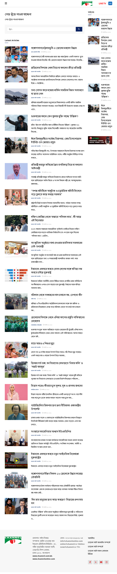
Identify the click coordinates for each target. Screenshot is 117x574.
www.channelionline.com (44, 558)
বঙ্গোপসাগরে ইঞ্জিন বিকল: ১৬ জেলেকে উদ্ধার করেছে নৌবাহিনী (57, 475)
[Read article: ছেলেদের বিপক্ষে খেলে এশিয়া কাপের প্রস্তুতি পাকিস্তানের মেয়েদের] (16, 324)
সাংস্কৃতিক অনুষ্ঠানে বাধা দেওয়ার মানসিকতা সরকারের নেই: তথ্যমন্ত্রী (56, 244)
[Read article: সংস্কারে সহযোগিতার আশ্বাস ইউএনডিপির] (16, 438)
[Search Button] (79, 29)
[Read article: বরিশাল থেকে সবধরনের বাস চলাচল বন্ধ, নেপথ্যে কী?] (16, 301)
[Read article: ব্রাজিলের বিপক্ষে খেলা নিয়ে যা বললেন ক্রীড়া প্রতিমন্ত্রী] (16, 74)
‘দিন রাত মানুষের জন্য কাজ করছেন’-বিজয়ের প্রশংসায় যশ (57, 501)
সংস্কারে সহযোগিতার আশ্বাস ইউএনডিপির (51, 432)
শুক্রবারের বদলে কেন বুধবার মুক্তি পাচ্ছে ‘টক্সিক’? (54, 116)
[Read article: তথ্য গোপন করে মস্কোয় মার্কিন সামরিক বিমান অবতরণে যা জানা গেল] (16, 97)
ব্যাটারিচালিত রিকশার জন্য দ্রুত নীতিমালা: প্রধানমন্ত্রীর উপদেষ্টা (56, 407)
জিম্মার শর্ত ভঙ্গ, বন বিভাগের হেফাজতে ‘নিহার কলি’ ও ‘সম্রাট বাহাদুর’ (57, 365)
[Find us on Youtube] (101, 562)
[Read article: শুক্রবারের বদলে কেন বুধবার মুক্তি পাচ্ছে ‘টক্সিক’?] (16, 123)
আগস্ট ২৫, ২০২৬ (47, 52)
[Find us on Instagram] (106, 562)
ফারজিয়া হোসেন (35, 390)
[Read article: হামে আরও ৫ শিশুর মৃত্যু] (16, 350)
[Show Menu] (6, 3)
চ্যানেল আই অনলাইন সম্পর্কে (99, 542)
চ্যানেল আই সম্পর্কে (95, 546)
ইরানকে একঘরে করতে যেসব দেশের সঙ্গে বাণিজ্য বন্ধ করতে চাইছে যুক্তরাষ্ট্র (56, 271)
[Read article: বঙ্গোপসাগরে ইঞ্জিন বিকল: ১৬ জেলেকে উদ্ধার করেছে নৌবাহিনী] (16, 480)
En (110, 3)
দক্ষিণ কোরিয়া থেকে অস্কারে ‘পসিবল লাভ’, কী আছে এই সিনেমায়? (56, 218)
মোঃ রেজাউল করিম (35, 52)
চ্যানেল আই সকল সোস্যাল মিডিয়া (98, 552)
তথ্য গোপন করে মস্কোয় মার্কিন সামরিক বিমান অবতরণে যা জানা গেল (57, 92)
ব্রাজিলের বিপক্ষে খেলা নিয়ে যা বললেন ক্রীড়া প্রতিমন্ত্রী (56, 68)
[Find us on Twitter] (95, 562)
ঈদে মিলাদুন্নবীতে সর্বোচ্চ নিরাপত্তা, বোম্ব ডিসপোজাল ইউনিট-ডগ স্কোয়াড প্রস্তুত (56, 140)
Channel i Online (36, 325)
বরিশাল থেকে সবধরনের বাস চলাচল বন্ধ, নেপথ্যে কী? (56, 295)
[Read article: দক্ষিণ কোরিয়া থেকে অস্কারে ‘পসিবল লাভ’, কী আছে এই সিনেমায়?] (16, 223)
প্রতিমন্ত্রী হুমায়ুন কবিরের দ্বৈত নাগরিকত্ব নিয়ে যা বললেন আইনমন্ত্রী (56, 166)
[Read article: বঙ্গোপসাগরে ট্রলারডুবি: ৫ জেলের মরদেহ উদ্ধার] (16, 54)
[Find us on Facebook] (90, 562)
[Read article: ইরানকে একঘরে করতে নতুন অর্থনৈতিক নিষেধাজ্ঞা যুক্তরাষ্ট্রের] (16, 460)
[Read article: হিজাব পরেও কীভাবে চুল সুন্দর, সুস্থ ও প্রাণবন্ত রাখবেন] (16, 392)
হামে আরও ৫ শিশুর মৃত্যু (42, 344)
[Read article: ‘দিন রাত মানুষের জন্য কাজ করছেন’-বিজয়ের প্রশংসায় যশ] (16, 506)
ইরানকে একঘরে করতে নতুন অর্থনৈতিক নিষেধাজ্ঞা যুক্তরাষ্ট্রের (55, 456)
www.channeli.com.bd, (43, 556)
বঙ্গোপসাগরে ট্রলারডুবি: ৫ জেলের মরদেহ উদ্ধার (54, 48)
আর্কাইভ (91, 538)
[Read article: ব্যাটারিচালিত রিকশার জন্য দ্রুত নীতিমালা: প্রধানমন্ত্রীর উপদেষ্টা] (16, 412)
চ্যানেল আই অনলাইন (36, 72)
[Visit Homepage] (87, 3)
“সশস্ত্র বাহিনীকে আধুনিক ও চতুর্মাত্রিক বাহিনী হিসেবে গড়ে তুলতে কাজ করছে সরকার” (56, 192)
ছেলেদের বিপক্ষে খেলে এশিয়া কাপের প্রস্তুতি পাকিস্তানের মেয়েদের (57, 319)
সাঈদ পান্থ (33, 299)
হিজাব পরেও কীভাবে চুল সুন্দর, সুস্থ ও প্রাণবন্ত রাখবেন (56, 386)
